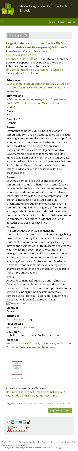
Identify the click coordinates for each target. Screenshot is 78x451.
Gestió (10, 343)
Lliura (52, 442)
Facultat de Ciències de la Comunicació (34, 71)
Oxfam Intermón (30, 347)
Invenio (16, 444)
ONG (36, 343)
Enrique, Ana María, (17, 59)
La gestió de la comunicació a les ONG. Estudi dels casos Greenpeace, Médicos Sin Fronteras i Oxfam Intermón (38, 47)
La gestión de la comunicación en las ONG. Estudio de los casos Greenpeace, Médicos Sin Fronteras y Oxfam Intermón (38, 87)
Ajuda (74, 442)
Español (72, 21)
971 (33, 327)
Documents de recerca (19, 392)
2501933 (26, 319)
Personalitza (63, 442)
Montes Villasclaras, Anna (21, 55)
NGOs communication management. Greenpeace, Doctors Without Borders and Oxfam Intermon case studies (37, 103)
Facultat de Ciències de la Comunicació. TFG (31, 395)
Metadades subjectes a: (47, 447)
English (61, 21)
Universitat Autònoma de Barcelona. (27, 69)
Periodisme (13, 319)
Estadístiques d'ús (18, 35)
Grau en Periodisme (18, 327)
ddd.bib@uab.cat (24, 447)
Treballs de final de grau (49, 392)
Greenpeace (48, 343)
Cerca (44, 442)
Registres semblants (60, 410)
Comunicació (23, 343)
